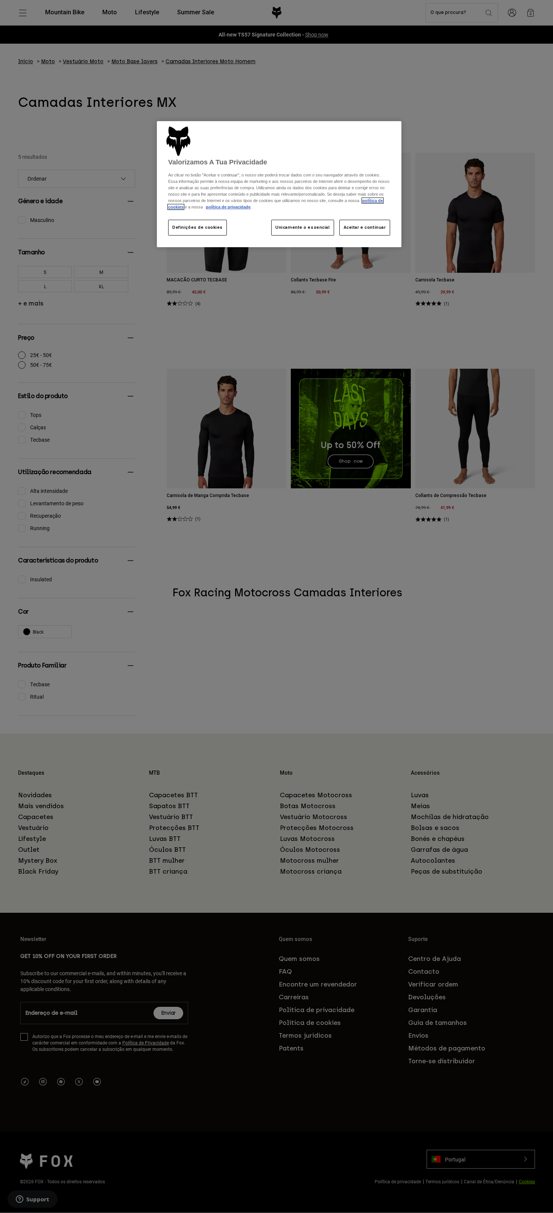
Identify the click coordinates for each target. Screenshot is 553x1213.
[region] (279, 184)
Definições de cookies (197, 227)
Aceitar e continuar (365, 227)
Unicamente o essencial (302, 227)
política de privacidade (228, 207)
